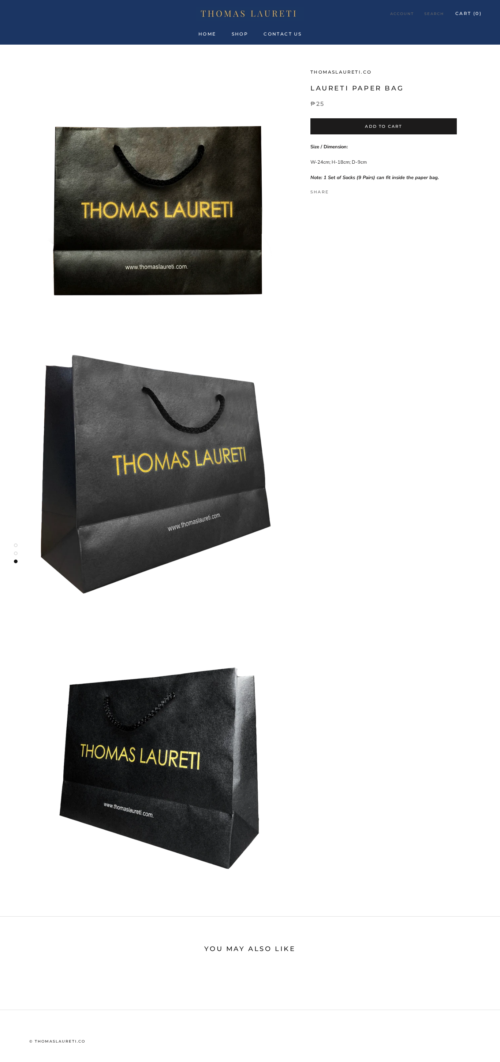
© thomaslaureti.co (57, 1041)
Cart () (468, 13)
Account (402, 13)
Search (434, 13)
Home (207, 34)
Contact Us (283, 34)
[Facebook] (335, 190)
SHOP (240, 34)
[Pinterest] (354, 190)
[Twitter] (345, 190)
